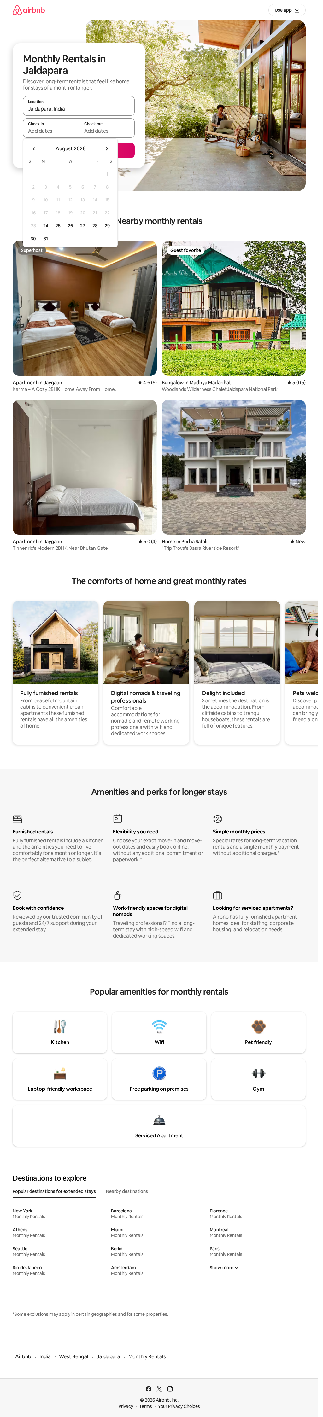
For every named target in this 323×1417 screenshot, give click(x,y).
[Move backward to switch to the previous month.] (34, 149)
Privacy (126, 1406)
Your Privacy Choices (179, 1406)
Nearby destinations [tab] (127, 1191)
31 (46, 238)
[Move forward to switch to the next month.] (107, 149)
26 (70, 226)
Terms (145, 1406)
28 (94, 226)
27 (82, 226)
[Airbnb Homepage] (29, 10)
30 (33, 238)
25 (58, 226)
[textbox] (51, 131)
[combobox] (79, 109)
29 (107, 226)
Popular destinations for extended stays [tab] (54, 1191)
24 (45, 226)
